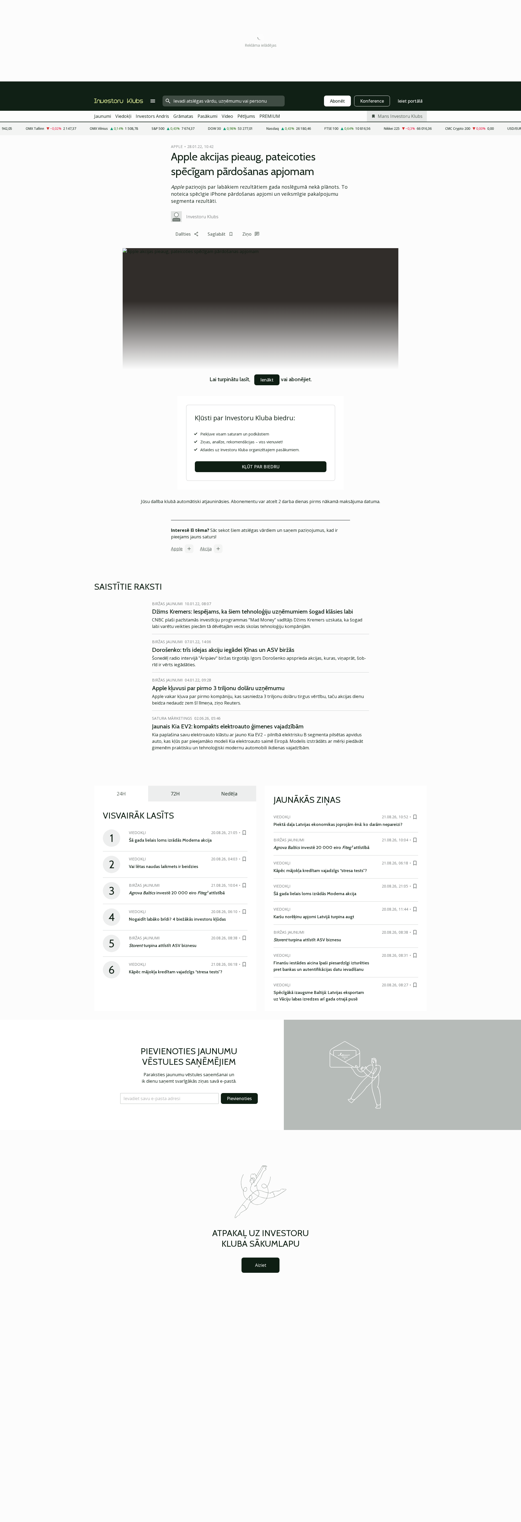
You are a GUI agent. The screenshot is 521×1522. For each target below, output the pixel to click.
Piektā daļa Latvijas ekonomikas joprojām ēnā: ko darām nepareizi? (338, 824)
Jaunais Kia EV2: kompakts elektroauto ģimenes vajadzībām (228, 726)
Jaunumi (102, 116)
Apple (177, 549)
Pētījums (246, 116)
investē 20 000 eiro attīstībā (177, 892)
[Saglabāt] (244, 832)
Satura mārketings (172, 718)
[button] (169, 1098)
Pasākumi (207, 116)
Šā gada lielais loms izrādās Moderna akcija (170, 840)
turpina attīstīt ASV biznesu (162, 945)
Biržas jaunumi (167, 603)
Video (227, 116)
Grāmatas (183, 116)
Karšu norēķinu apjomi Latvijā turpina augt (314, 916)
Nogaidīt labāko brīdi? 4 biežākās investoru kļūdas (177, 919)
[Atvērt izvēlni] (152, 101)
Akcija (206, 549)
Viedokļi (123, 116)
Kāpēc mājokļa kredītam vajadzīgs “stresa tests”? (175, 971)
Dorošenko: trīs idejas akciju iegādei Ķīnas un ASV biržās (223, 649)
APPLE (177, 146)
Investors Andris (152, 116)
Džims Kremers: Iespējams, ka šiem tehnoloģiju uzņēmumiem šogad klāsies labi (252, 611)
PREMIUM (269, 116)
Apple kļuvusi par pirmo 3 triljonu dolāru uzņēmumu (218, 688)
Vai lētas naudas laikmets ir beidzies (163, 866)
